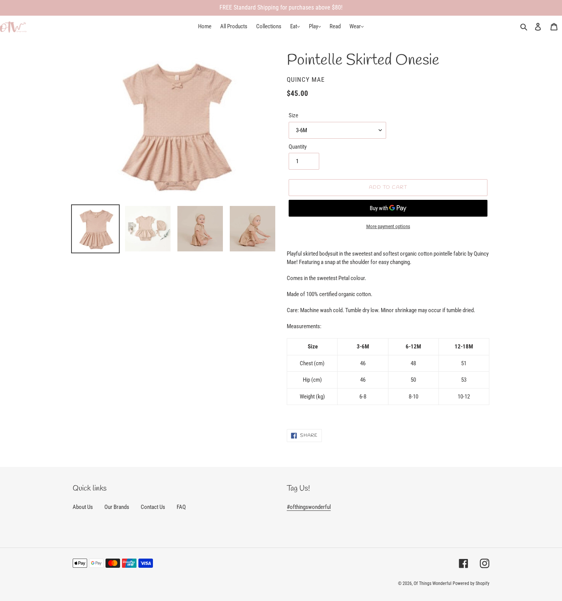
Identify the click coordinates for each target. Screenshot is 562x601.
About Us (83, 507)
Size (293, 115)
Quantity (298, 146)
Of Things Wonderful (433, 583)
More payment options (388, 226)
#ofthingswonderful (309, 507)
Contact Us (153, 507)
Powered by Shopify (471, 583)
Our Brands (116, 507)
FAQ (181, 507)
